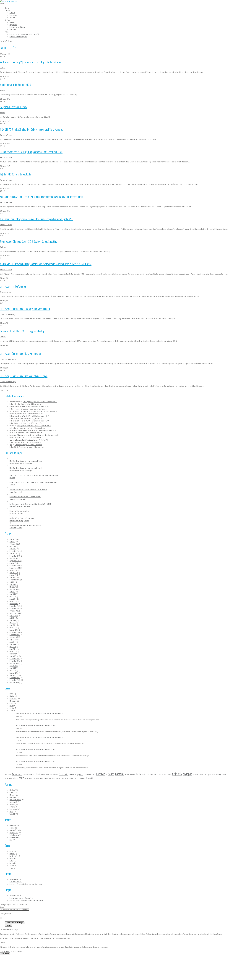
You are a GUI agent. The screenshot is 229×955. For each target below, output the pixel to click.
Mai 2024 (13, 546)
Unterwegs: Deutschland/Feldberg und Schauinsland (25, 309)
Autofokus (17, 774)
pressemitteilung (214, 774)
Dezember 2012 (15, 677)
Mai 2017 (13, 587)
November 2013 (15, 661)
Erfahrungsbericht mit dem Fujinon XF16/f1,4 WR (31, 440)
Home (7, 8)
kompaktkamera (130, 774)
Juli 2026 (12, 541)
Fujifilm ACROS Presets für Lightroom (22, 518)
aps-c (9, 774)
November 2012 (15, 680)
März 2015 (13, 627)
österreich (89, 778)
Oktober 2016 (14, 589)
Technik (2, 90)
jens (11, 440)
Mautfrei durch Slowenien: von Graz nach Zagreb (26, 468)
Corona (12, 828)
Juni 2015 (13, 620)
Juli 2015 (12, 618)
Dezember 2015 (15, 606)
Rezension (27, 506)
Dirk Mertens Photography (18, 36)
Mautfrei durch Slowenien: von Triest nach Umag (26, 461)
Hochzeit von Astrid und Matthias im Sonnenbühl (42, 435)
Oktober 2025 (14, 544)
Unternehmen (14, 837)
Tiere (11, 710)
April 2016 (13, 599)
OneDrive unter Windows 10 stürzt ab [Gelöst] (25, 525)
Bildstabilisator (28, 774)
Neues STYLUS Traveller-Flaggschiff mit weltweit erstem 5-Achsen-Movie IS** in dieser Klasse (45, 264)
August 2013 (14, 665)
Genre (7, 688)
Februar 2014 (14, 654)
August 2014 (14, 639)
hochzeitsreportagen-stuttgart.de (21, 898)
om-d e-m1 (196, 774)
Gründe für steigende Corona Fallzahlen (28, 444)
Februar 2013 (14, 673)
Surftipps (3, 68)
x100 (78, 778)
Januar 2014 (14, 656)
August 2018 (14, 575)
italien (111, 774)
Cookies (8, 925)
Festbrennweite (52, 774)
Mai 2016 (13, 596)
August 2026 (14, 539)
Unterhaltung (14, 835)
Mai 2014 (13, 646)
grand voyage (88, 774)
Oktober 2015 (14, 611)
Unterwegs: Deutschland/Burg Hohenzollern (21, 353)
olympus (187, 774)
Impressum (13, 24)
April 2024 (13, 549)
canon (43, 774)
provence (224, 774)
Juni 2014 (13, 644)
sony (21, 778)
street (31, 778)
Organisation (14, 832)
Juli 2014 (12, 642)
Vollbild (12, 17)
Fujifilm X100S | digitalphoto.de (15, 174)
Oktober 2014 (14, 637)
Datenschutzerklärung (17, 27)
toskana (58, 778)
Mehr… (7, 32)
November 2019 (15, 565)
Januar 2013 (14, 675)
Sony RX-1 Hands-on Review (13, 107)
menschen (161, 774)
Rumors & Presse (6, 135)
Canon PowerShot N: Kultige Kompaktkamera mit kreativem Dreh (31, 152)
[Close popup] (1, 918)
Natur (11, 703)
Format (8, 784)
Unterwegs (13, 15)
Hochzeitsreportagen (25, 34)
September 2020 (15, 560)
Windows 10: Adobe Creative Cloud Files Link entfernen (28, 489)
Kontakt (7, 20)
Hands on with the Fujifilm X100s (16, 84)
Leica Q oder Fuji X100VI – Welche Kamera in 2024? (40, 401)
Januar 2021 (14, 553)
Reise (1, 292)
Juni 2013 (13, 668)
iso (106, 774)
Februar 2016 (14, 603)
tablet (46, 778)
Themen (7, 10)
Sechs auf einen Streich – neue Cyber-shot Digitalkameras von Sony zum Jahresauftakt (41, 196)
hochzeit (100, 774)
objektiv (177, 773)
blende (37, 774)
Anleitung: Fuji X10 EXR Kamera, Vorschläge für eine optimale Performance (35, 475)
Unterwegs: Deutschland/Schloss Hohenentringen (23, 376)
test (50, 778)
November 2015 (15, 608)
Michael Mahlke (15, 430)
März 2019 (13, 570)
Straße (21, 463)
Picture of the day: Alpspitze (19, 511)
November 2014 (15, 634)
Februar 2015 (14, 630)
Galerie (12, 792)
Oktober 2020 (14, 558)
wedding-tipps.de (15, 879)
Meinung (20, 499)
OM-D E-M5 (203, 774)
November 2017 (15, 580)
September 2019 (15, 568)
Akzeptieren (5, 954)
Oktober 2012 (14, 682)
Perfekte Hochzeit (16, 882)
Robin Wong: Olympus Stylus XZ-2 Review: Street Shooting (28, 241)
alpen (6, 774)
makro (156, 774)
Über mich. (13, 29)
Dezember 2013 (15, 658)
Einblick (12, 463)
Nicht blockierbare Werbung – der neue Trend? (25, 496)
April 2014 (13, 649)
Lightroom (149, 774)
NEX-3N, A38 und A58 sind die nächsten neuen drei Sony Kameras (31, 129)
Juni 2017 (13, 584)
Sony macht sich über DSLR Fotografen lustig (22, 331)
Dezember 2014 (15, 632)
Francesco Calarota (16, 435)
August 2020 (14, 563)
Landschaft (4, 314)
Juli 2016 (12, 591)
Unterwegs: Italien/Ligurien (13, 286)
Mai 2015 (13, 623)
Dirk (17, 725)
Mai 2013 (13, 670)
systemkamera (39, 778)
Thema (8, 819)
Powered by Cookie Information (11, 951)
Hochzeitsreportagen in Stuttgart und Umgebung (26, 900)
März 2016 (13, 601)
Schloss (6, 778)
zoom (82, 778)
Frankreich (72, 774)
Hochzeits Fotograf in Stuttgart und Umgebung (26, 884)
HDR (94, 774)
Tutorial (12, 807)
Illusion (12, 696)
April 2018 (13, 577)
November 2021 (15, 551)
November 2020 (15, 556)
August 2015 (14, 615)
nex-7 (165, 774)
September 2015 (15, 613)
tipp (53, 778)
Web (24, 499)
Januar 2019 (14, 572)
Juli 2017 (12, 582)
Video (62, 778)
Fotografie (13, 506)
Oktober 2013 (14, 663)
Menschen (13, 701)
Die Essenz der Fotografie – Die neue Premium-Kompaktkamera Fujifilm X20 (36, 219)
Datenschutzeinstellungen (14, 923)
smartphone (13, 778)
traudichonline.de (15, 895)
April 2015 (13, 625)
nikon (169, 774)
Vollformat (69, 778)
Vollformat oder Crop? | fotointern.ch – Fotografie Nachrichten (30, 62)
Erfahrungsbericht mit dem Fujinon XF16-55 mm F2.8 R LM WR (30, 504)
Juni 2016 (13, 594)
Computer (13, 492)
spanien (26, 778)
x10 (75, 778)
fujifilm (80, 774)
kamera (119, 774)
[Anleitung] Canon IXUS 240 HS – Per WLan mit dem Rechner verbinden (33, 482)
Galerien (12, 12)
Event (11, 694)
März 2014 (13, 651)
